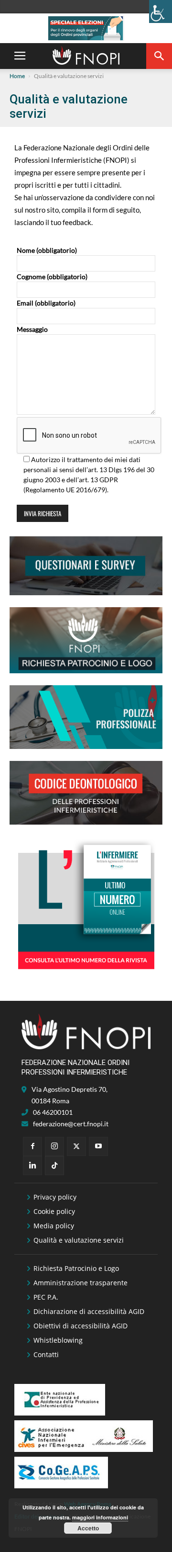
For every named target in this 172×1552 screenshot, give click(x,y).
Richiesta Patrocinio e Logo (76, 1268)
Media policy (53, 1225)
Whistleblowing (58, 1340)
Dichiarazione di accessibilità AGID (88, 1311)
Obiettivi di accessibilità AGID (80, 1325)
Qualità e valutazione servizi (78, 1240)
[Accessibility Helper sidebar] (160, 11)
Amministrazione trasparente (80, 1282)
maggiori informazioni (100, 1517)
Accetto (88, 1528)
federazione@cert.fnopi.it (70, 1124)
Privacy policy (54, 1196)
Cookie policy (54, 1211)
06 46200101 (53, 1112)
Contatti (46, 1354)
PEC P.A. (45, 1297)
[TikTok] (54, 1165)
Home (17, 75)
